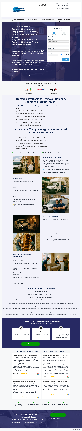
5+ (68, 54)
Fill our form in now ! (58, 415)
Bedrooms (61, 53)
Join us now (30, 344)
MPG (80, 429)
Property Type (51, 53)
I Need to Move (51, 48)
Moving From (51, 39)
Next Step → (65, 59)
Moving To (50, 44)
